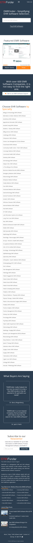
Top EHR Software (16, 26)
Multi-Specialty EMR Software (10, 231)
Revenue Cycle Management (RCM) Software (14, 333)
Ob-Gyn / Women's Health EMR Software (13, 240)
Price (23, 68)
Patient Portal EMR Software (10, 285)
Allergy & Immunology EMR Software (12, 112)
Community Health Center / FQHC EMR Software (15, 148)
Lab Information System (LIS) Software (13, 215)
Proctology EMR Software (9, 317)
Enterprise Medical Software (10, 180)
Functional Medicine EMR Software (11, 189)
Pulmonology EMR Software (10, 327)
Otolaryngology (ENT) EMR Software (12, 263)
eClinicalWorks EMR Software (24, 503)
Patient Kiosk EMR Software (10, 282)
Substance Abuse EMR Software (11, 346)
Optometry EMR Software (9, 256)
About (5, 534)
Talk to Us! (29, 2)
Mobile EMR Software (8, 228)
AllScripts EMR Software (22, 500)
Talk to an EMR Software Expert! (17, 94)
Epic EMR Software (6, 497)
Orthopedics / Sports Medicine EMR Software (14, 260)
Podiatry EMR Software (9, 304)
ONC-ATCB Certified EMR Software (12, 247)
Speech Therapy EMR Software (11, 343)
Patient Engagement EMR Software (12, 276)
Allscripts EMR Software (7, 500)
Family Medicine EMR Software (11, 183)
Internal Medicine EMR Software (11, 205)
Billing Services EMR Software (10, 132)
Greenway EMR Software (23, 490)
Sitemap (12, 537)
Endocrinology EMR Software (10, 176)
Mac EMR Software (8, 221)
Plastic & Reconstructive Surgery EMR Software (15, 301)
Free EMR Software (8, 186)
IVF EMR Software (7, 212)
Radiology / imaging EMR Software (11, 330)
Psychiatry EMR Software (9, 320)
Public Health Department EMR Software (13, 324)
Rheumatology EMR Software (10, 336)
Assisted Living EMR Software (10, 125)
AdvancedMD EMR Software (8, 495)
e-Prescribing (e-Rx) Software (10, 167)
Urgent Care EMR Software (10, 359)
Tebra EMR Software (7, 503)
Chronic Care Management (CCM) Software (14, 141)
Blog (9, 534)
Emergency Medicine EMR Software (12, 173)
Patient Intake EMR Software (10, 279)
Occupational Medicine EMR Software (12, 244)
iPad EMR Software (8, 208)
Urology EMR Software (9, 362)
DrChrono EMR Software (22, 492)
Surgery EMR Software (8, 352)
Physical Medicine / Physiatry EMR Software (14, 295)
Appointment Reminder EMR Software (12, 122)
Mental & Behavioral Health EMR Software (13, 224)
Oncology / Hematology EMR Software (12, 250)
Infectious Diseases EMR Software (11, 202)
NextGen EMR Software (22, 497)
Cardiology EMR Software (9, 135)
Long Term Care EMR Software (11, 218)
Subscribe (24, 449)
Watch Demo (9, 68)
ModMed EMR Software (7, 490)
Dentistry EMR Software (9, 157)
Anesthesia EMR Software (9, 119)
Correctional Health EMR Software (11, 154)
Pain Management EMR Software (11, 269)
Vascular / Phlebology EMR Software (12, 365)
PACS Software (7, 266)
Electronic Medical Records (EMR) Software (14, 170)
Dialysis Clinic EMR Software (10, 164)
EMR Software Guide (17, 534)
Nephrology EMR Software (9, 234)
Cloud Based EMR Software (10, 144)
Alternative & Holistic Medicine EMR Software (14, 116)
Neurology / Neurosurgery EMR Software (13, 237)
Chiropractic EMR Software (9, 138)
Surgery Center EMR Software (10, 349)
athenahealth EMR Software (8, 492)
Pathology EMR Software (9, 272)
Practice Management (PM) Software (12, 311)
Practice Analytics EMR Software (11, 308)
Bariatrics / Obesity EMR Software (11, 128)
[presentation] (3, 54)
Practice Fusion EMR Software (24, 495)
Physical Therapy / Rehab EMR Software (13, 298)
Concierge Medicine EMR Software (11, 151)
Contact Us (26, 534)
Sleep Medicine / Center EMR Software (12, 340)
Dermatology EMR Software (10, 160)
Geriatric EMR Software (9, 199)
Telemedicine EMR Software (10, 356)
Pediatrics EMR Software (9, 292)
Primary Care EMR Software (10, 314)
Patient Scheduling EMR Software (11, 288)
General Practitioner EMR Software (11, 196)
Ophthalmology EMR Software (10, 253)
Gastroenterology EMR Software (11, 192)
